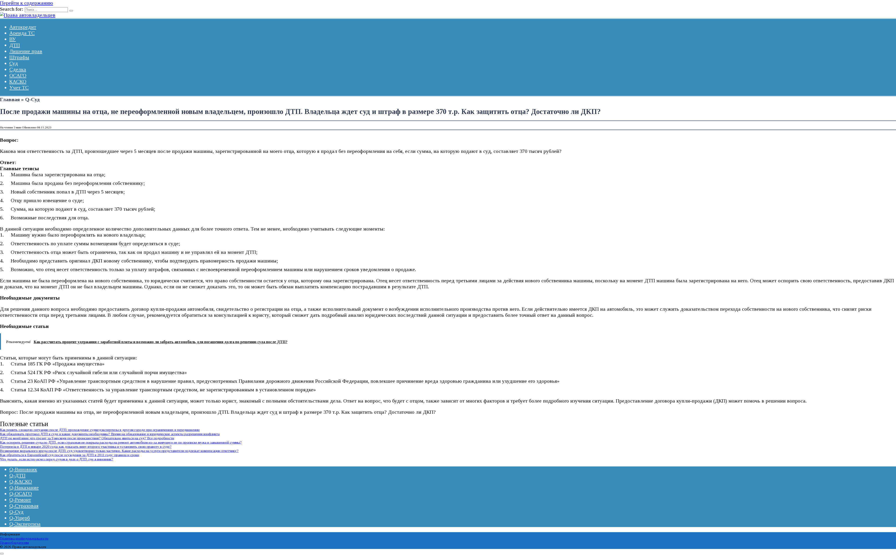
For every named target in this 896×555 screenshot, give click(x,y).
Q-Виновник (23, 469)
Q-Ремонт (20, 500)
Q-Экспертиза (25, 524)
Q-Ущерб (19, 518)
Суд (13, 63)
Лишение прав (25, 51)
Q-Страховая (23, 506)
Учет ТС (19, 87)
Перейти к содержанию (26, 3)
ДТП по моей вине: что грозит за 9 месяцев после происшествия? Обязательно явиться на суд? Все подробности (87, 438)
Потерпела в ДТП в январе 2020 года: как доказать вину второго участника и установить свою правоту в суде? (86, 446)
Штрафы (19, 57)
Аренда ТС (22, 33)
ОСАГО (17, 75)
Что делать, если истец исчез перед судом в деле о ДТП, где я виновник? (56, 459)
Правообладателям (14, 543)
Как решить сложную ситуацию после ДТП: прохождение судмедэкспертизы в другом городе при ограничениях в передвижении (100, 430)
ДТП (14, 45)
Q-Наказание (24, 487)
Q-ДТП (17, 475)
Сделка (17, 69)
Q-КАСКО (20, 481)
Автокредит (22, 27)
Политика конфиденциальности (24, 538)
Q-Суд (16, 512)
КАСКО (17, 81)
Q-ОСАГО (20, 493)
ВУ (12, 39)
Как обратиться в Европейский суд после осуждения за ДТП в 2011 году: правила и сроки (69, 455)
